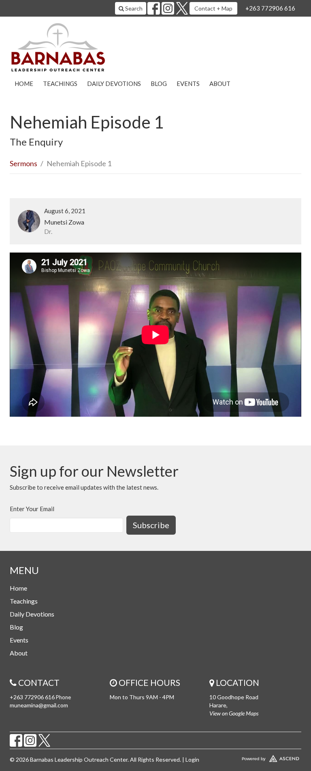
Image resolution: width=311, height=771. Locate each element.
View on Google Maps (233, 713)
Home (24, 83)
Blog (159, 83)
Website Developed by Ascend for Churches (255, 756)
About (219, 83)
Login (192, 759)
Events (188, 83)
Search (133, 8)
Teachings (60, 83)
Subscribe (151, 525)
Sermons (23, 163)
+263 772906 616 (270, 8)
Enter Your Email (32, 508)
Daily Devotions (114, 83)
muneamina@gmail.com (39, 705)
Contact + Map (213, 8)
